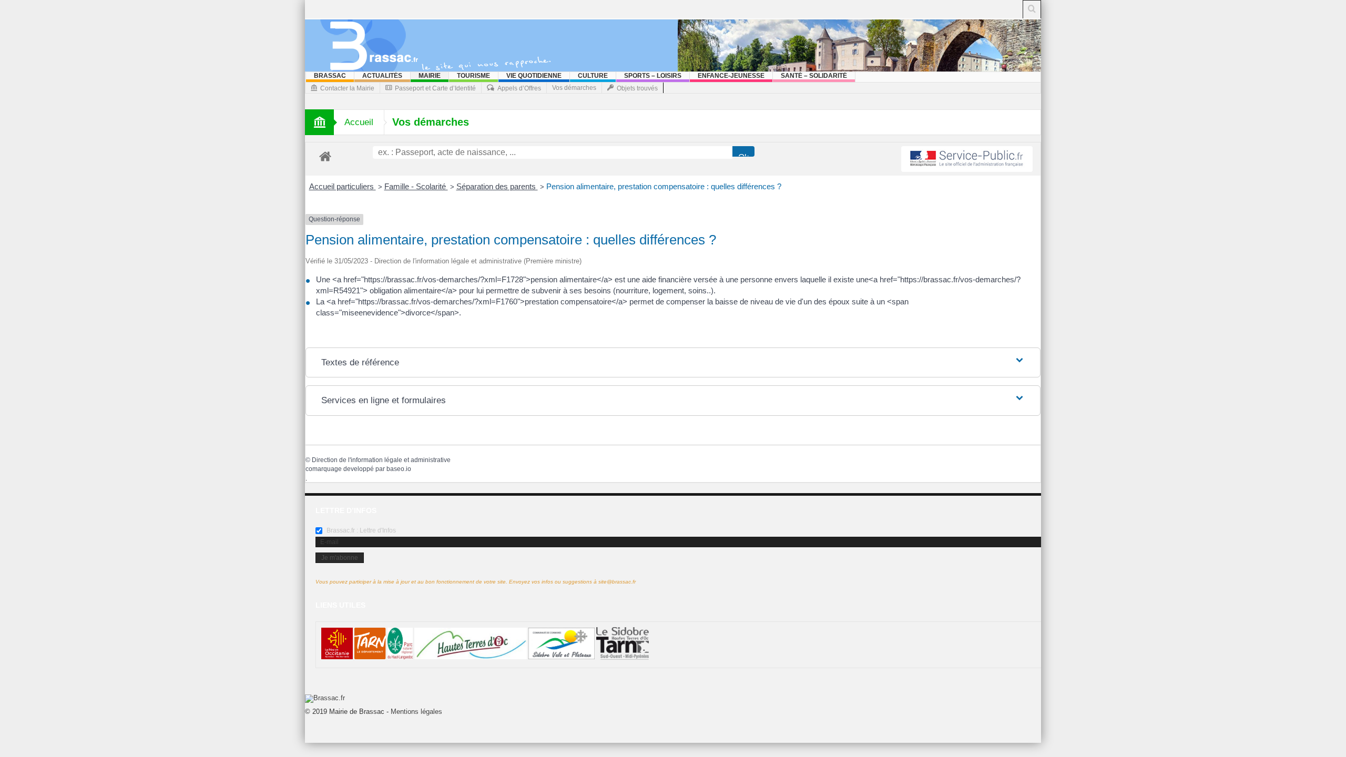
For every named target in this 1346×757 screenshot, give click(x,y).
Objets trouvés (637, 88)
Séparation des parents (497, 186)
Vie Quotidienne (534, 75)
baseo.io (398, 469)
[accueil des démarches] (325, 156)
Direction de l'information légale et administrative (381, 460)
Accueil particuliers (342, 186)
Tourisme (473, 75)
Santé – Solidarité (814, 75)
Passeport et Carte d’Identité (435, 88)
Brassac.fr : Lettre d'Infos (360, 530)
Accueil (358, 122)
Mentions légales (416, 711)
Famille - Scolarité (416, 186)
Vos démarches (574, 87)
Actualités (382, 75)
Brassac (330, 75)
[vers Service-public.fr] (967, 159)
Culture (593, 75)
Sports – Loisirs (652, 75)
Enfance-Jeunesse (731, 75)
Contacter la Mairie (347, 88)
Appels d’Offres (519, 88)
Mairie (430, 75)
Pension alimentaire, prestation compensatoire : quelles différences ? (663, 186)
